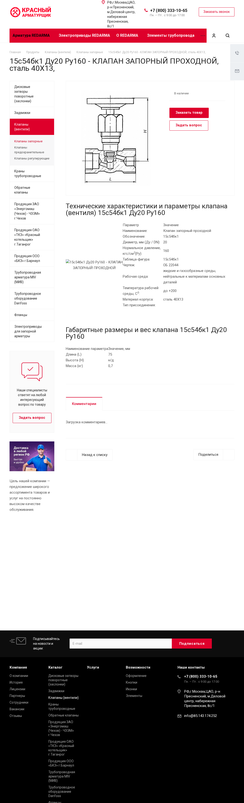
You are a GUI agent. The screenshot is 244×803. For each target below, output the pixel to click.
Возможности (138, 667)
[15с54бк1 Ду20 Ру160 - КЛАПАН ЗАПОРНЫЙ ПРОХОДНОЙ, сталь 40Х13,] (116, 138)
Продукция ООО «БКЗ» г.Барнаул (27, 258)
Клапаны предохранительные (29, 150)
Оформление (136, 676)
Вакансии (17, 709)
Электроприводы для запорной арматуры (28, 331)
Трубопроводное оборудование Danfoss (27, 298)
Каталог (55, 667)
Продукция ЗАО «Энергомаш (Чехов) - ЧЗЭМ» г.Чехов (27, 211)
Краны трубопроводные (27, 173)
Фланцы (20, 315)
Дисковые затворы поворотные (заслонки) (24, 94)
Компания (18, 667)
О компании (19, 676)
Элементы (134, 696)
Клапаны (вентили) (22, 127)
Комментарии (84, 404)
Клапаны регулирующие (31, 158)
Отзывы (16, 716)
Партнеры (17, 696)
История (16, 682)
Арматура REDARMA (32, 35)
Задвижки (22, 113)
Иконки (131, 689)
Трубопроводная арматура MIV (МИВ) (27, 277)
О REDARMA (127, 35)
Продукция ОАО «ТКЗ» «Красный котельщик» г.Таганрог (27, 237)
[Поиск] (227, 36)
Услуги (93, 667)
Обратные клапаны (22, 190)
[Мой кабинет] (214, 36)
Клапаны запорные (28, 141)
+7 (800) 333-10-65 (168, 10)
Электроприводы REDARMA (84, 35)
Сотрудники (19, 702)
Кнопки (131, 682)
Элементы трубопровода (170, 35)
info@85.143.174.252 (200, 716)
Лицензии (17, 689)
